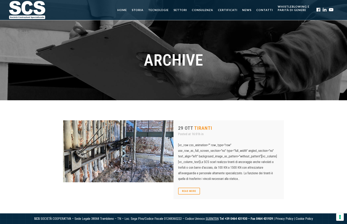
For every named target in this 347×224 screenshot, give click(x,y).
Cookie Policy (304, 219)
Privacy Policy (284, 219)
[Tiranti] (118, 151)
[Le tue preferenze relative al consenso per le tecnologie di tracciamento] (340, 217)
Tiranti (203, 128)
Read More (189, 191)
